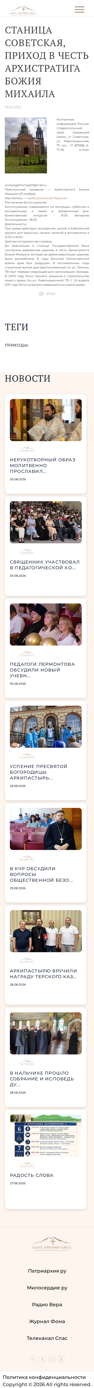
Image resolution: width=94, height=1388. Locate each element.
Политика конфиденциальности (44, 1377)
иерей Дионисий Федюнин (47, 198)
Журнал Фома (47, 1321)
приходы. (17, 345)
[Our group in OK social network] (61, 1360)
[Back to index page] (23, 14)
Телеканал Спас (47, 1338)
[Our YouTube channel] (52, 1360)
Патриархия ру (47, 1271)
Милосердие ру (47, 1288)
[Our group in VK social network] (33, 1360)
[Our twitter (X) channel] (43, 1360)
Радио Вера (47, 1304)
